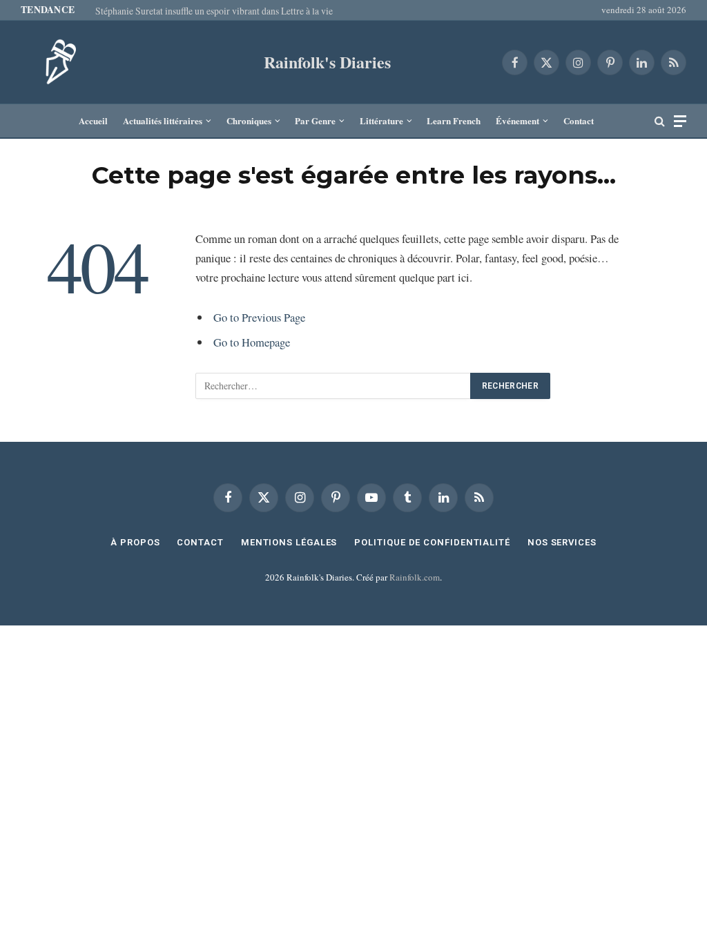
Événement (517, 120)
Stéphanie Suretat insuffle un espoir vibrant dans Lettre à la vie (214, 11)
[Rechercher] (660, 121)
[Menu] (680, 121)
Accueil (93, 120)
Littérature (381, 120)
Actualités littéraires (162, 120)
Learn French (454, 120)
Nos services (562, 542)
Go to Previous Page (259, 317)
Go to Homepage (251, 342)
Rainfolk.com (414, 577)
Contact (578, 120)
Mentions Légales (289, 542)
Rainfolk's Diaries (327, 62)
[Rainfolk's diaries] (55, 62)
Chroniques (248, 120)
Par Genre (315, 120)
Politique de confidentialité (432, 542)
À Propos (134, 542)
